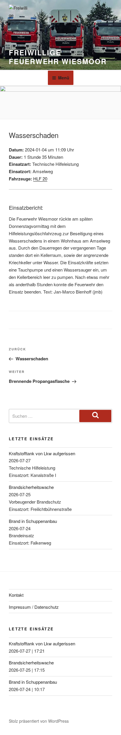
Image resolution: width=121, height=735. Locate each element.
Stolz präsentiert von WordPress (39, 721)
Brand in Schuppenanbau (33, 521)
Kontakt (16, 595)
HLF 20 (40, 178)
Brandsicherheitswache (31, 487)
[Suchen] (95, 416)
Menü (63, 78)
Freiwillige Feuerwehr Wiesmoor (58, 56)
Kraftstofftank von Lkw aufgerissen (42, 453)
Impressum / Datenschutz (34, 607)
